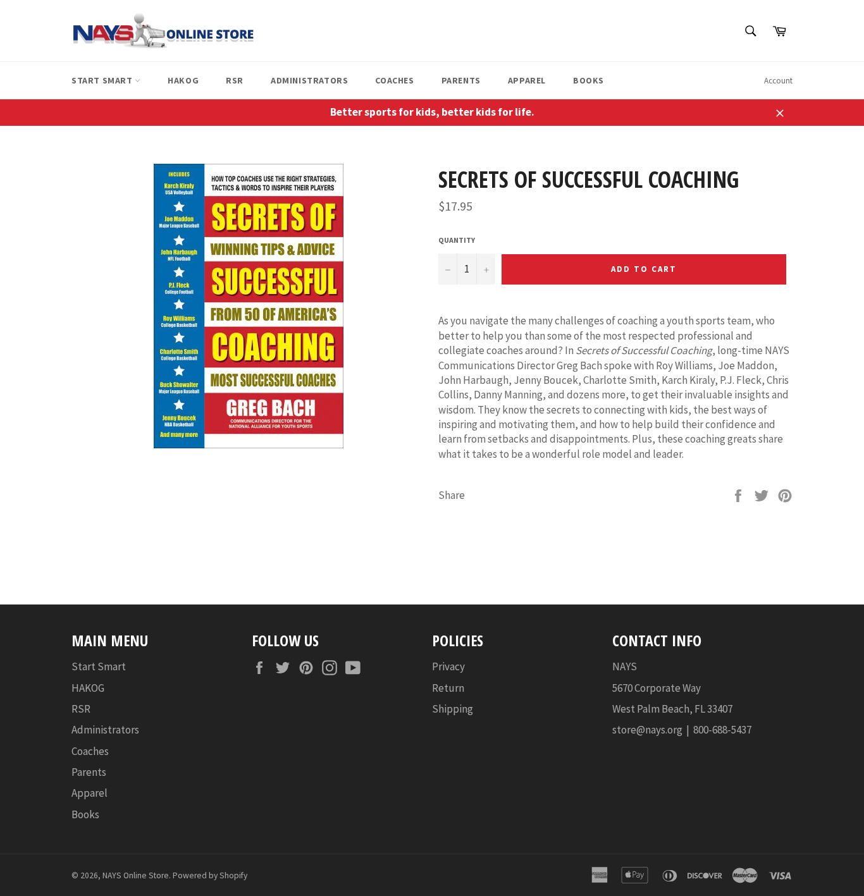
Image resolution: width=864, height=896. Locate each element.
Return (448, 688)
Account (778, 80)
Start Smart (103, 80)
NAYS (624, 666)
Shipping (452, 709)
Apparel (527, 80)
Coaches (394, 80)
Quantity (456, 240)
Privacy (448, 666)
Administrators (309, 80)
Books (588, 80)
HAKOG (183, 80)
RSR (235, 80)
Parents (461, 80)
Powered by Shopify (210, 875)
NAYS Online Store (135, 875)
